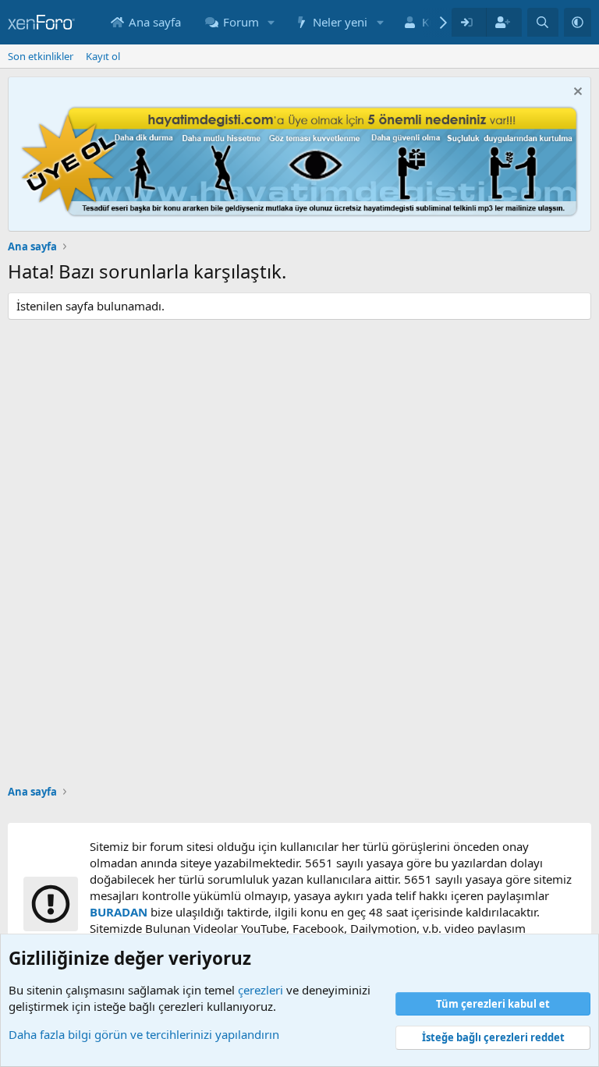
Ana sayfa (155, 22)
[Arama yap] (542, 22)
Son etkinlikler (40, 56)
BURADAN (118, 912)
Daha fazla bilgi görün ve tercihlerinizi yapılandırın (144, 1034)
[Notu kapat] (576, 93)
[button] (271, 22)
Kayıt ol (103, 56)
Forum (241, 22)
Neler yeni (340, 22)
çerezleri (260, 990)
